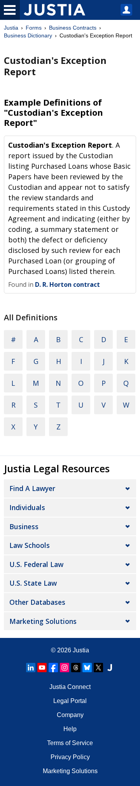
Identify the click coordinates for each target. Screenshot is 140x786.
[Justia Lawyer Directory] (109, 667)
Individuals (27, 507)
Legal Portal (70, 701)
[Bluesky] (87, 667)
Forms (34, 28)
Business (23, 526)
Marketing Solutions (43, 621)
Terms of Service (70, 743)
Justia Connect (70, 687)
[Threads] (75, 667)
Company (70, 715)
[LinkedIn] (30, 667)
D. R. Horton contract (67, 284)
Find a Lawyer (32, 488)
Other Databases (37, 602)
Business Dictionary (28, 35)
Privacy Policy (70, 757)
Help (70, 729)
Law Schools (29, 545)
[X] (98, 667)
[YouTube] (42, 667)
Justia (11, 28)
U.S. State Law (33, 583)
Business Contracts (72, 28)
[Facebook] (53, 667)
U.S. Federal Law (36, 564)
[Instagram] (64, 667)
